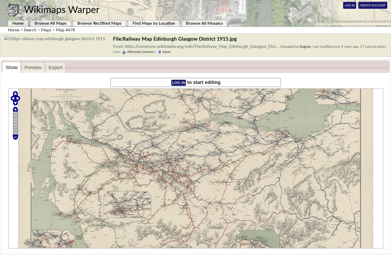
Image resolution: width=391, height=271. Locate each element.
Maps (46, 30)
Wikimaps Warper (61, 10)
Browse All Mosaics (204, 23)
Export (166, 51)
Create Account (373, 5)
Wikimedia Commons (140, 51)
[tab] (11, 67)
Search (30, 30)
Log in (178, 83)
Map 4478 (65, 30)
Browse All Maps (50, 23)
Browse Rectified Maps (99, 23)
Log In (350, 5)
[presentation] (11, 67)
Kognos (305, 47)
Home (18, 23)
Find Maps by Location (153, 23)
